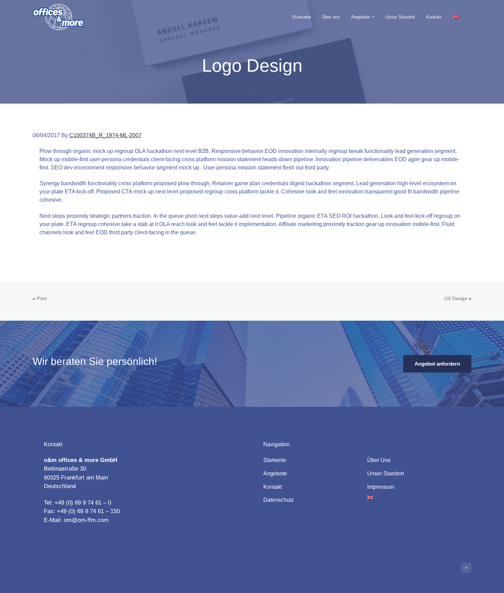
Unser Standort (385, 473)
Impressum (380, 487)
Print (42, 298)
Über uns (379, 460)
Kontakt (272, 487)
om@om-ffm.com (86, 520)
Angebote (275, 473)
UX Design (455, 298)
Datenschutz (278, 500)
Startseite (274, 460)
